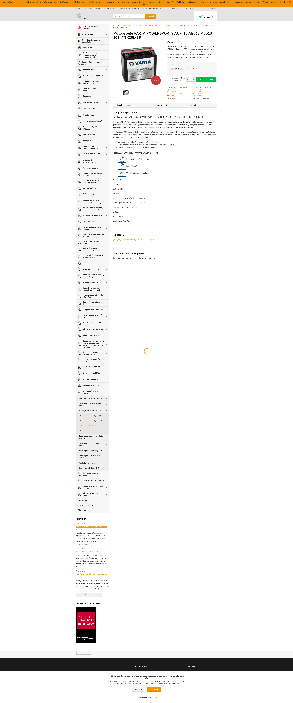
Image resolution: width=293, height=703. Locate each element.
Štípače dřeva (88, 115)
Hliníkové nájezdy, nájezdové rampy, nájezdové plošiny (90, 55)
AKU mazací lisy (89, 188)
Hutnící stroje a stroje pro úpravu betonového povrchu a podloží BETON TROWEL (93, 344)
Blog (78, 9)
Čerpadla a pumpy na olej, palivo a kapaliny (93, 235)
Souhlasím (153, 689)
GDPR (168, 9)
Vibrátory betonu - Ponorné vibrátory (90, 147)
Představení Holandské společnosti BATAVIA (91, 528)
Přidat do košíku (206, 79)
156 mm (201, 96)
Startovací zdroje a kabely (89, 468)
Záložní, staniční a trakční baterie (93, 174)
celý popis (208, 57)
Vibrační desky (89, 134)
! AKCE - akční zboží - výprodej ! (90, 28)
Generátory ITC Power (92, 335)
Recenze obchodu (94, 9)
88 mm (174, 96)
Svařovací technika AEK (92, 215)
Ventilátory (87, 47)
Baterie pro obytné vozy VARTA (91, 451)
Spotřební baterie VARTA (93, 481)
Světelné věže (88, 222)
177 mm (201, 94)
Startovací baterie (90, 168)
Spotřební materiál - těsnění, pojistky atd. (91, 289)
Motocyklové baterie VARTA (90, 411)
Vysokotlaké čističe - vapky (91, 154)
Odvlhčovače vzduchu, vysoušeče (91, 41)
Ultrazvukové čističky (91, 282)
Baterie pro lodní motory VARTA (89, 444)
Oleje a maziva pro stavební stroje (90, 353)
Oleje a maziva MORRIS (92, 367)
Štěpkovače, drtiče (90, 102)
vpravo (174, 98)
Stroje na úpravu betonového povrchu (91, 161)
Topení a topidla (89, 34)
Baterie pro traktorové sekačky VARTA (91, 437)
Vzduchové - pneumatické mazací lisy (93, 195)
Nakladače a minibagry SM (92, 303)
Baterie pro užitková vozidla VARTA (90, 404)
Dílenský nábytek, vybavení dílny (90, 249)
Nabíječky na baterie (87, 463)
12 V (174, 92)
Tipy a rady (82, 510)
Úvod (115, 25)
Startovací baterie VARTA (90, 392)
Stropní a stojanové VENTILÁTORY (91, 82)
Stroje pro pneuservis (91, 269)
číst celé (85, 544)
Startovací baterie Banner (90, 474)
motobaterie (201, 90)
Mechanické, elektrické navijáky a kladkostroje (92, 202)
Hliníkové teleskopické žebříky (90, 63)
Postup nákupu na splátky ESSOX (152, 9)
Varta (176, 90)
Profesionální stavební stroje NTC (92, 316)
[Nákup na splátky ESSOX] (86, 625)
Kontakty (175, 9)
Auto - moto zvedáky (91, 263)
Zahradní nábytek (90, 109)
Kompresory (88, 96)
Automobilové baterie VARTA (90, 398)
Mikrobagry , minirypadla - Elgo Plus (93, 296)
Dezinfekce (82, 500)
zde (156, 697)
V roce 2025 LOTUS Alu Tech (88, 552)
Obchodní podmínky (109, 9)
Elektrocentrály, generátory (89, 89)
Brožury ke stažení (85, 505)
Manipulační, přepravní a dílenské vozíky (93, 256)
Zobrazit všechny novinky (87, 595)
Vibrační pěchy (88, 141)
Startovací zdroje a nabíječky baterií (91, 181)
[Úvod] (93, 16)
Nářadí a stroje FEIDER (92, 323)
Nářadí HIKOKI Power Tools (91, 494)
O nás (84, 9)
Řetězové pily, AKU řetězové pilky (90, 128)
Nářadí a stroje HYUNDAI (93, 329)
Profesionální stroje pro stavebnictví (92, 228)
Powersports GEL (87, 431)
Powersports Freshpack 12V (91, 421)
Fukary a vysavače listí (92, 121)
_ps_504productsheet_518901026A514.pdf (135, 240)
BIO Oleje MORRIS (90, 379)
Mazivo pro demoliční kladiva (91, 360)
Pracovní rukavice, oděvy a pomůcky (93, 487)
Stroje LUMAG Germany (93, 310)
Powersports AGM (88, 426)
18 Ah (201, 92)
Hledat (151, 16)
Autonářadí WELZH (91, 386)
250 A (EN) (183, 94)
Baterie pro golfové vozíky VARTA (89, 457)
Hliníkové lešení (89, 69)
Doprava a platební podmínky (129, 9)
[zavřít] (290, 2)
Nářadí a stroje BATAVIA (93, 76)
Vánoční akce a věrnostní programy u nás (91, 575)
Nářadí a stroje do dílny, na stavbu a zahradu (93, 209)
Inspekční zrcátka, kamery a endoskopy (93, 276)
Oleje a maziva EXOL (91, 373)
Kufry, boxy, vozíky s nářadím (91, 242)
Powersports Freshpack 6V (90, 416)
